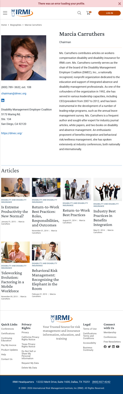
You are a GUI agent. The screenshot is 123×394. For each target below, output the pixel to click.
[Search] (79, 13)
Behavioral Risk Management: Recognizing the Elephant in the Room (45, 279)
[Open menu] (5, 13)
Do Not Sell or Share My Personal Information (29, 355)
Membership (110, 332)
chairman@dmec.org (13, 93)
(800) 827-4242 (101, 381)
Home (4, 25)
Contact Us (6, 359)
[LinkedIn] (113, 347)
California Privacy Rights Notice (30, 338)
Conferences (7, 329)
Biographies (15, 25)
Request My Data (30, 363)
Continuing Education (6, 339)
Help (3, 354)
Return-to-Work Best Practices (76, 212)
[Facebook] (105, 347)
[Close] (119, 3)
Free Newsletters (112, 341)
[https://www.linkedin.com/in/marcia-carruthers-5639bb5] (2, 100)
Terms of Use (90, 329)
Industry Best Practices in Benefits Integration (104, 218)
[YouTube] (117, 347)
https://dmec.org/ (11, 133)
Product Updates (9, 350)
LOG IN (109, 13)
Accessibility (89, 343)
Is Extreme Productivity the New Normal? (14, 211)
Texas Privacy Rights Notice (28, 345)
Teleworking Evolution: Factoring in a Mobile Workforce (12, 281)
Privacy (25, 332)
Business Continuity (88, 348)
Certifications (8, 333)
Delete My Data (29, 367)
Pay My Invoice (8, 345)
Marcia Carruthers (33, 25)
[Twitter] (109, 347)
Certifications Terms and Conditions (90, 336)
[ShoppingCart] (89, 13)
